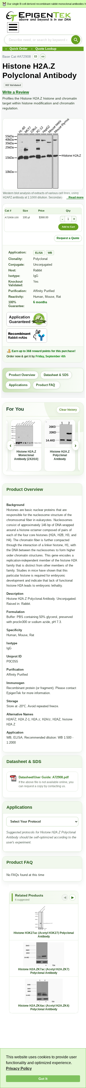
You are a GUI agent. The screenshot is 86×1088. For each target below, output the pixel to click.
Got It (43, 1079)
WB (50, 252)
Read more (76, 197)
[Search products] (75, 39)
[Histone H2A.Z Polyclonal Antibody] (59, 434)
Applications (18, 385)
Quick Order (18, 48)
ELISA (39, 252)
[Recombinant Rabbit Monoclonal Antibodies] (26, 335)
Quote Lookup (45, 48)
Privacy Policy (19, 1068)
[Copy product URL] (43, 56)
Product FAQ (46, 385)
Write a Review (15, 92)
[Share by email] (35, 56)
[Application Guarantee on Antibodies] (26, 319)
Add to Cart (68, 226)
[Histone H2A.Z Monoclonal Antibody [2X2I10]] (26, 434)
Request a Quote (68, 238)
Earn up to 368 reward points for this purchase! (43, 351)
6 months (40, 302)
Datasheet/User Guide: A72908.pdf (44, 777)
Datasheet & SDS (56, 375)
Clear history (68, 409)
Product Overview (22, 375)
